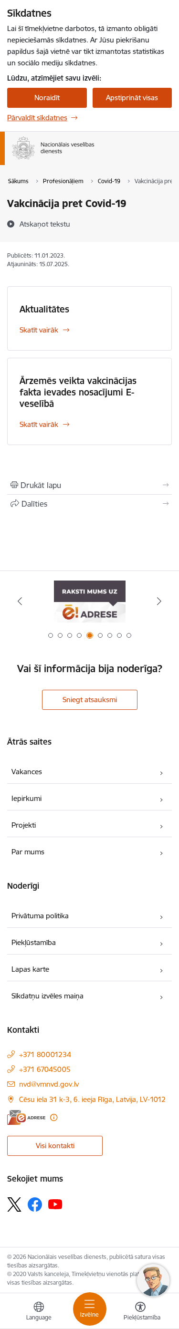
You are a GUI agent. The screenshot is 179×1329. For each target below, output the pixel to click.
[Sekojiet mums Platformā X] (14, 1204)
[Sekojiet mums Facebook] (35, 1204)
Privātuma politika (40, 915)
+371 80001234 (45, 1054)
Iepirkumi (26, 798)
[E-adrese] (26, 1117)
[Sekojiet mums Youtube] (55, 1204)
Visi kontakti (55, 1145)
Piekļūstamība (33, 942)
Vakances (26, 771)
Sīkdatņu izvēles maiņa (47, 995)
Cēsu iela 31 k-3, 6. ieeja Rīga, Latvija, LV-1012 (92, 1099)
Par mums (27, 851)
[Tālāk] (159, 601)
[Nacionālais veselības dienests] (94, 159)
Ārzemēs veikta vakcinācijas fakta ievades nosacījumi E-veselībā (78, 392)
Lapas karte (30, 969)
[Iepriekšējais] (20, 601)
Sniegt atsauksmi (90, 699)
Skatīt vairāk (39, 329)
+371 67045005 (45, 1069)
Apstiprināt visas (132, 97)
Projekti (23, 825)
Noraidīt (47, 97)
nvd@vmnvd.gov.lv (49, 1084)
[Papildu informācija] (53, 1117)
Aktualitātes (44, 309)
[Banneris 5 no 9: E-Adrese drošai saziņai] (90, 601)
